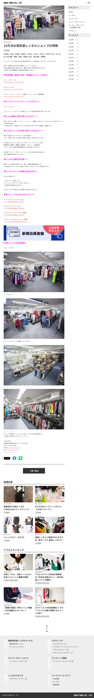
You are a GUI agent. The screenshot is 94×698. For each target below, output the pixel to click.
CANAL (6, 54)
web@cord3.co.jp (14, 447)
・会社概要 (55, 678)
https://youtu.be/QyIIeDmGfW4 (14, 82)
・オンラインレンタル (15, 647)
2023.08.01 (49, 576)
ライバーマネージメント (77, 22)
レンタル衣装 (8, 56)
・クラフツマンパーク (59, 649)
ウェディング (73, 18)
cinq (12, 54)
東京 (16, 56)
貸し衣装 (36, 56)
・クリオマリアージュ (59, 644)
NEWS (71, 12)
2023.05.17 (49, 609)
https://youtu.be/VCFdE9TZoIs (13, 89)
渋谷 (20, 56)
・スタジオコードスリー (16, 678)
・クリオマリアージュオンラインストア (65, 647)
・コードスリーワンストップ (61, 661)
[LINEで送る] (20, 458)
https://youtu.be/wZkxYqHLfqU (14, 96)
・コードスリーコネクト (16, 661)
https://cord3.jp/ (9, 106)
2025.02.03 (18, 607)
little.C (24, 54)
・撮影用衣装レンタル (15, 644)
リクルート (72, 30)
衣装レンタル (28, 56)
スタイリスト (51, 54)
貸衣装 (43, 56)
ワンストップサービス (10, 580)
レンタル (6, 50)
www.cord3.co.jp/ (12, 450)
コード (36, 54)
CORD (18, 54)
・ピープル (55, 681)
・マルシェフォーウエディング (62, 652)
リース (59, 54)
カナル (30, 54)
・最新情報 (55, 684)
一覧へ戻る (34, 471)
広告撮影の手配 (75, 27)
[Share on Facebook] (14, 458)
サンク (43, 54)
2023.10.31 (18, 574)
